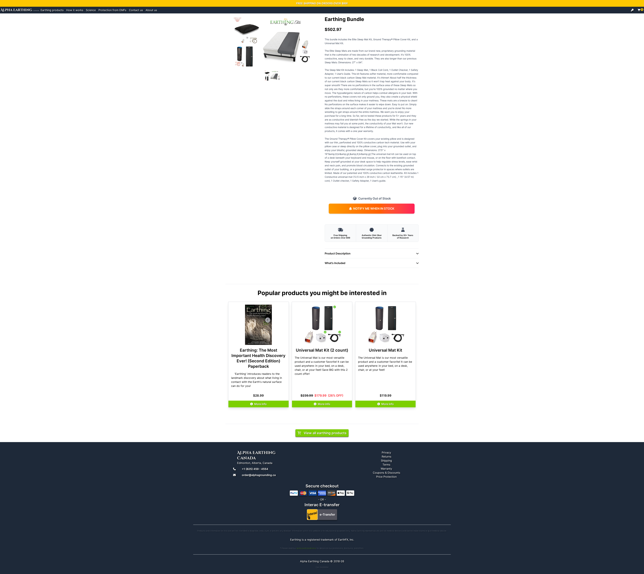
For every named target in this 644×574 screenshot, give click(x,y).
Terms (386, 464)
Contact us (136, 10)
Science (91, 10)
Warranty (386, 468)
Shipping (386, 460)
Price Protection (386, 476)
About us (151, 10)
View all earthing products (325, 433)
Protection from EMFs (112, 10)
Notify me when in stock (373, 208)
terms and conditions (306, 548)
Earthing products (52, 10)
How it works (74, 10)
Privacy (386, 452)
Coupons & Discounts (386, 472)
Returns (386, 456)
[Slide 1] (272, 75)
